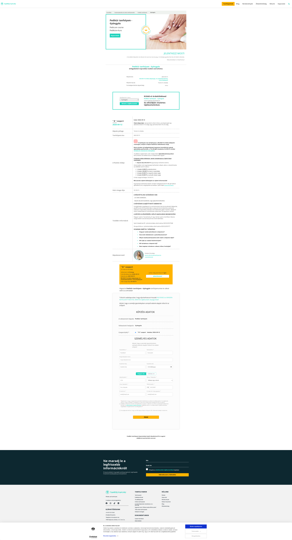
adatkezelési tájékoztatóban (165, 470)
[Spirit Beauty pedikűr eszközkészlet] (136, 143)
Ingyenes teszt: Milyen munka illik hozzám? (145, 507)
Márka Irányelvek (166, 501)
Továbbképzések (139, 499)
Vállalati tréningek (139, 511)
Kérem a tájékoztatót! (129, 103)
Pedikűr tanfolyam (142, 12)
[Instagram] (110, 503)
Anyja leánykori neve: (124, 356)
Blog (237, 4)
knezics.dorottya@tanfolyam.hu (153, 255)
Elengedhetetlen (196, 536)
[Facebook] (106, 503)
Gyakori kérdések (139, 518)
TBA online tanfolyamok (141, 509)
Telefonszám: (150, 384)
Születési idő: (150, 363)
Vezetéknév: (123, 349)
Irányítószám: (123, 377)
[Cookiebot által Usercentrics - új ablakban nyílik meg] (93, 537)
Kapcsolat (281, 4)
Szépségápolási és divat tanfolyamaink (124, 12)
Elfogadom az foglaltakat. (164, 470)
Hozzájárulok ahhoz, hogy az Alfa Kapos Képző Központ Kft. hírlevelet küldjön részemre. (144, 410)
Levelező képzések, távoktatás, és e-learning (144, 504)
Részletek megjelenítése (109, 535)
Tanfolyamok (228, 4)
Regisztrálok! (115, 35)
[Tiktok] (114, 503)
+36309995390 (149, 257)
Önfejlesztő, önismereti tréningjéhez (144, 150)
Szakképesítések (139, 497)
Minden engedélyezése (196, 526)
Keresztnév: (150, 349)
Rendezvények (247, 4)
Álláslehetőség (261, 4)
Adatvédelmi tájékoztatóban (133, 405)
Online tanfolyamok (140, 501)
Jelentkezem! (157, 276)
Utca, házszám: (123, 384)
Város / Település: (151, 377)
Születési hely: (123, 363)
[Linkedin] (118, 503)
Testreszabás (195, 531)
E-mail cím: (122, 391)
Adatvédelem (138, 521)
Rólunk (272, 4)
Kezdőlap (108, 12)
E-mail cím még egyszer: (154, 391)
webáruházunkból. (169, 185)
